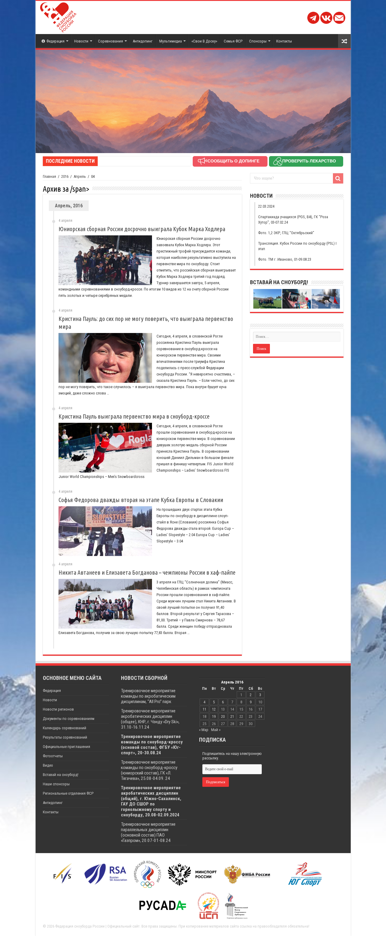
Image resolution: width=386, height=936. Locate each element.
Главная (49, 176)
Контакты (284, 41)
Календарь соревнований (64, 728)
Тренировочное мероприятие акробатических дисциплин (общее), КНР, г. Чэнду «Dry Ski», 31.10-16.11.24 (150, 719)
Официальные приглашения (66, 746)
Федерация (55, 41)
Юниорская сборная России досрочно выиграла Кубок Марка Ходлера (142, 228)
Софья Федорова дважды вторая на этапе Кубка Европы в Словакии (141, 499)
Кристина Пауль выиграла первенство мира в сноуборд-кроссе (134, 416)
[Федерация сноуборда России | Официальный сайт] (58, 16)
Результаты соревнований (65, 737)
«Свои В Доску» (204, 41)
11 (204, 709)
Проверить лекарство (309, 161)
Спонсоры (258, 41)
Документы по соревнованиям (68, 718)
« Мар (203, 729)
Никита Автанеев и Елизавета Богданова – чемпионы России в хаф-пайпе (147, 572)
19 (214, 716)
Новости (81, 41)
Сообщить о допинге (233, 161)
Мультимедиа (170, 41)
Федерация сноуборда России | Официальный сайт (97, 926)
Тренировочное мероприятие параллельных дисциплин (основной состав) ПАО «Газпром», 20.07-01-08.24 (148, 832)
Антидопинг (143, 41)
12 (214, 709)
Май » (215, 729)
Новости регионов (58, 709)
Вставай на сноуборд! (60, 774)
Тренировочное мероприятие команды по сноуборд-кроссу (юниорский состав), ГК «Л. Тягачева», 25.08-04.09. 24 (149, 770)
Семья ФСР (233, 41)
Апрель (80, 176)
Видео (48, 765)
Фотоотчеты (53, 756)
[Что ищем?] (338, 178)
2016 (64, 176)
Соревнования (110, 41)
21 (232, 716)
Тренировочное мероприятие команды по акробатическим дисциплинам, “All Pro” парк (148, 696)
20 (223, 716)
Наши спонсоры (56, 784)
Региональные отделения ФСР (68, 793)
